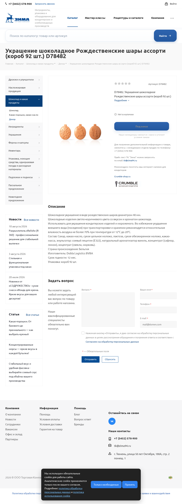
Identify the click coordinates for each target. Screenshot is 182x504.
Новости (10, 419)
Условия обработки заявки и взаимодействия (144, 493)
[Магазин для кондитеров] (127, 183)
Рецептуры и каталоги (128, 18)
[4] (126, 83)
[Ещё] (172, 17)
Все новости (31, 219)
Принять (130, 484)
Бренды (79, 424)
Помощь (45, 414)
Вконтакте (112, 421)
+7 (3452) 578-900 (125, 438)
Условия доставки (51, 424)
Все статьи (32, 314)
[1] (116, 83)
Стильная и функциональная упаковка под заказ (20, 262)
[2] (119, 83)
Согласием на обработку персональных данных (112, 341)
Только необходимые (106, 484)
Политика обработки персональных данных (36, 493)
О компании (13, 414)
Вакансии (11, 429)
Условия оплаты (50, 419)
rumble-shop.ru (123, 176)
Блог (77, 414)
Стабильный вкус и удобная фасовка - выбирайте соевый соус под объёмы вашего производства (23, 372)
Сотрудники (12, 424)
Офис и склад (13, 434)
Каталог (72, 18)
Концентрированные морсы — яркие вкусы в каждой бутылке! (23, 349)
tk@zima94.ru (130, 160)
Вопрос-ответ (82, 419)
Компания (157, 18)
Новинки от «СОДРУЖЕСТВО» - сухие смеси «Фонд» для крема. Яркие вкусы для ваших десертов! (24, 290)
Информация (49, 408)
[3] (122, 83)
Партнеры (11, 439)
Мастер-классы (95, 18)
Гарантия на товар (51, 429)
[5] (129, 83)
